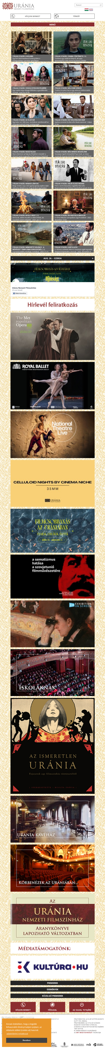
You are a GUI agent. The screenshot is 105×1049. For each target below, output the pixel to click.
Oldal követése (20, 293)
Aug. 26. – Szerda (53, 258)
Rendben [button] (27, 1040)
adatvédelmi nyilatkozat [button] (17, 1034)
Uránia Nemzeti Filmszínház (24, 288)
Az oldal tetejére (82, 1010)
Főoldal (52, 1010)
